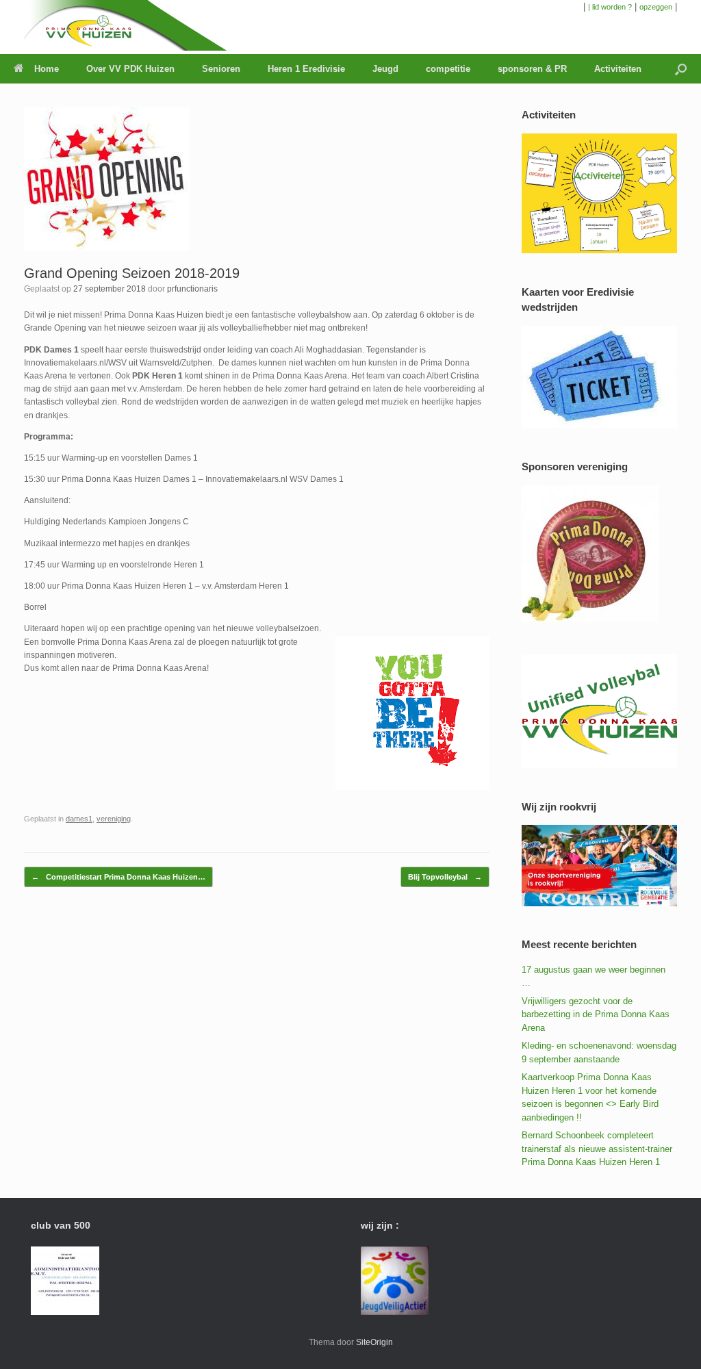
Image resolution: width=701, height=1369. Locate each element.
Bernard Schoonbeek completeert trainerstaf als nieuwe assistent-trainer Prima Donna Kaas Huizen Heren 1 (597, 1148)
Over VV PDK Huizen (130, 69)
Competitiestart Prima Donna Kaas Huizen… (118, 877)
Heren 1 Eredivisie (306, 69)
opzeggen (655, 7)
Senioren (221, 69)
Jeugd (385, 69)
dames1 (79, 819)
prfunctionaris (192, 289)
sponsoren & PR (532, 69)
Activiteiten (617, 69)
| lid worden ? (610, 7)
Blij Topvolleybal (445, 877)
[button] (681, 69)
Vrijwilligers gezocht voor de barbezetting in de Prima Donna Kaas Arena (596, 1014)
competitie (448, 69)
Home (46, 69)
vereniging (114, 819)
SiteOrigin (374, 1342)
